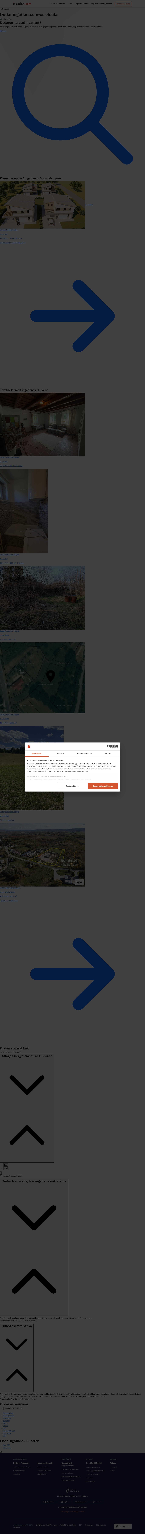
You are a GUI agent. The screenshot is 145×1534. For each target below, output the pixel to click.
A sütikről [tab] (108, 753)
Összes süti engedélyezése (103, 786)
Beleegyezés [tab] (36, 753)
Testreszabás (71, 786)
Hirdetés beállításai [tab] (84, 753)
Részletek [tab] (60, 753)
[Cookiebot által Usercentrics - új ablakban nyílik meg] (108, 746)
